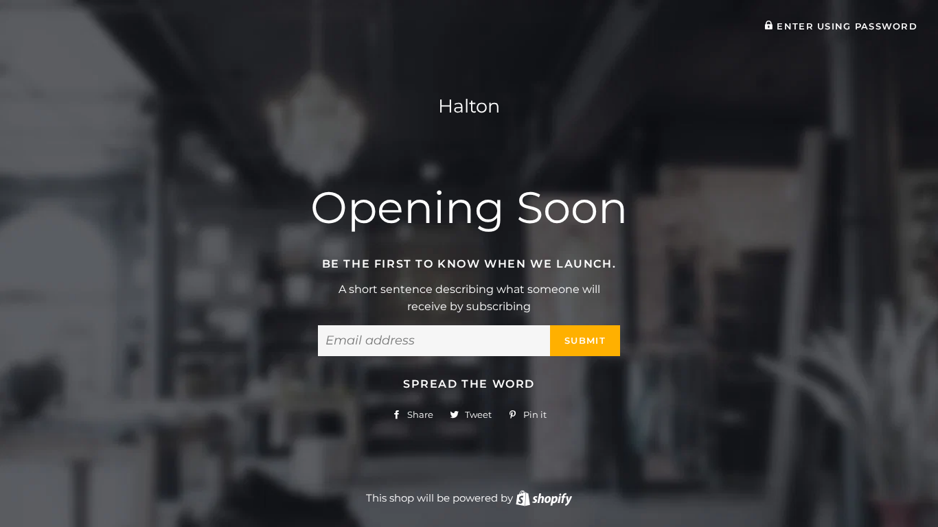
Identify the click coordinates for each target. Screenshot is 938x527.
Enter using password (845, 26)
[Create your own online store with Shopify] (544, 497)
